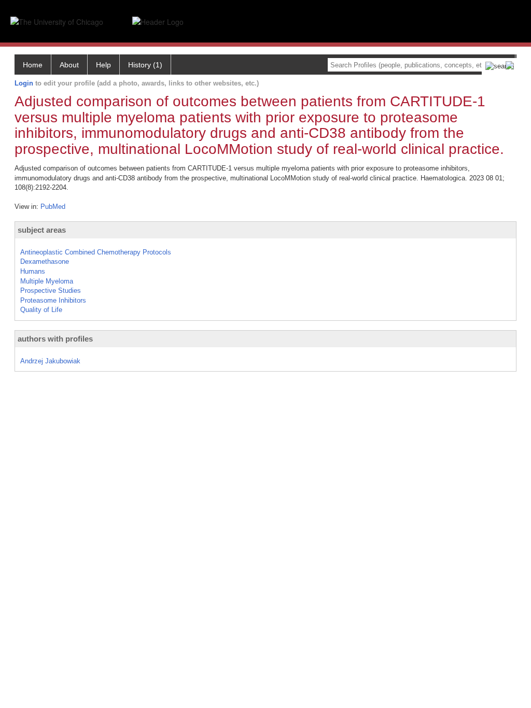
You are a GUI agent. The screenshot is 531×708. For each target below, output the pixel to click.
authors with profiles (55, 338)
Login (24, 83)
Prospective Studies (50, 290)
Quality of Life (41, 310)
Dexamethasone (44, 261)
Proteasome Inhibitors (53, 300)
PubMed (52, 206)
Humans (32, 271)
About (69, 65)
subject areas (42, 229)
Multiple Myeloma (46, 281)
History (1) (145, 65)
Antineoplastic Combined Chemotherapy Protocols (95, 252)
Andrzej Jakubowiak (50, 361)
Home (33, 65)
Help (103, 65)
